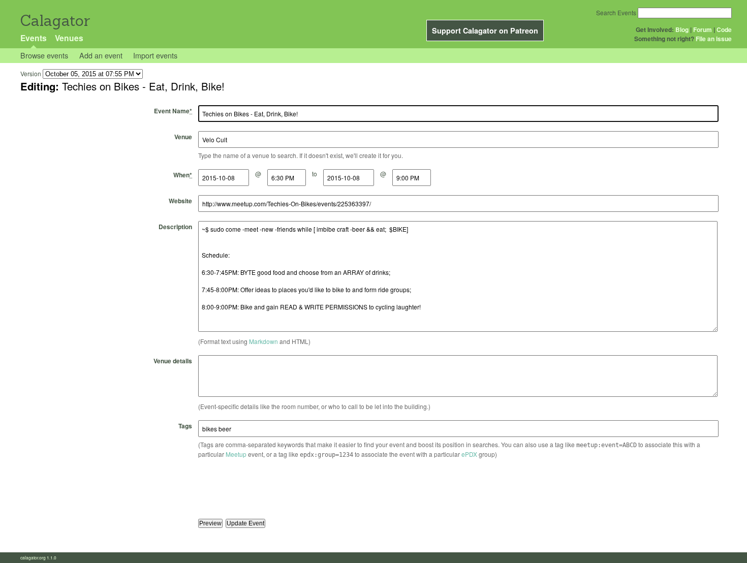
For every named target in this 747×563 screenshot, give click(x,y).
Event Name (173, 110)
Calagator (54, 20)
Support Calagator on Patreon (485, 30)
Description (175, 226)
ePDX (469, 454)
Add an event (100, 55)
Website (180, 200)
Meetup (236, 454)
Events (33, 38)
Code (724, 29)
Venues (69, 38)
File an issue (714, 38)
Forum (702, 29)
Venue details (172, 360)
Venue (183, 136)
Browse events (44, 55)
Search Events (616, 12)
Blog (682, 29)
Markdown (263, 341)
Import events (155, 55)
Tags (185, 425)
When (182, 174)
